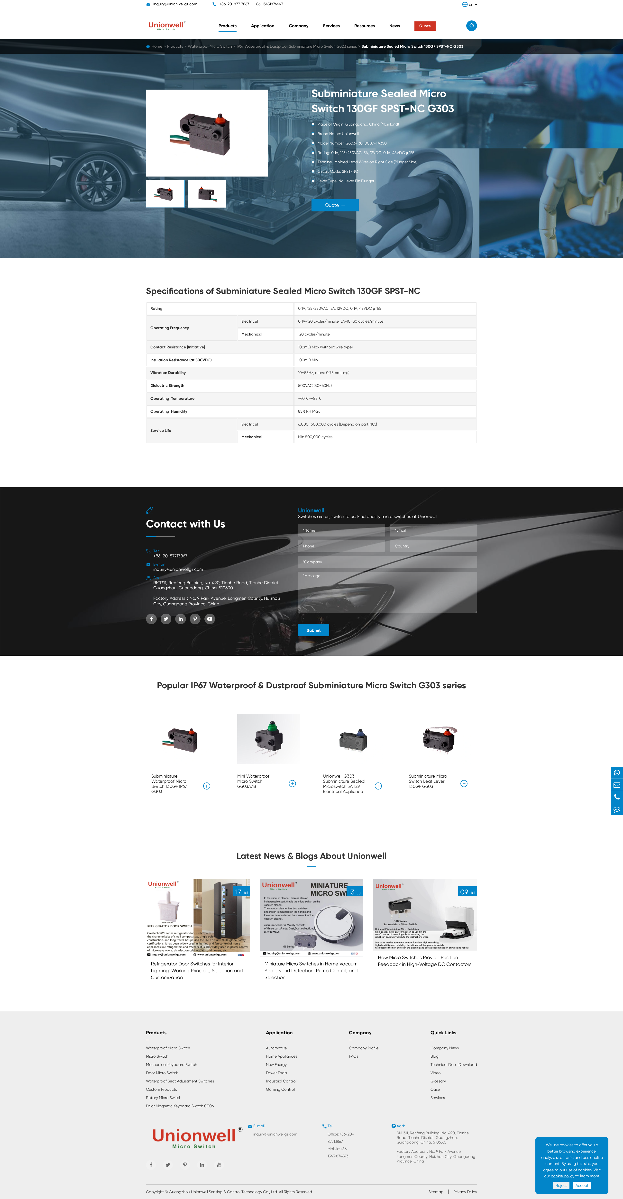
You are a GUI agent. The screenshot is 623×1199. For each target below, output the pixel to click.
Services (331, 25)
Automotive (276, 1048)
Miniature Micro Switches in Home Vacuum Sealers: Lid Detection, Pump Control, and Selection (311, 970)
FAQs (353, 1056)
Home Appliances (281, 1056)
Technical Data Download (454, 1064)
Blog (435, 1056)
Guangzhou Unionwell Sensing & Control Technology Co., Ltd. (223, 1192)
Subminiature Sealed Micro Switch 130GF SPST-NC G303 (412, 46)
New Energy (276, 1064)
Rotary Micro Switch (163, 1097)
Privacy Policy (465, 1192)
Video (436, 1073)
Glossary (438, 1081)
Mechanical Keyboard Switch (171, 1064)
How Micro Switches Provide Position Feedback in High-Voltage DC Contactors (424, 961)
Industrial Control (281, 1081)
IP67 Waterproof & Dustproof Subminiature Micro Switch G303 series (297, 46)
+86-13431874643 (268, 4)
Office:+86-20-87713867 (341, 1138)
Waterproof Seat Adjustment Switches (180, 1081)
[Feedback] (617, 809)
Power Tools (276, 1073)
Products (228, 25)
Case (435, 1089)
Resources (364, 25)
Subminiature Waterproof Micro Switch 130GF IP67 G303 (169, 783)
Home (157, 46)
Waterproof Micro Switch (210, 46)
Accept (582, 1185)
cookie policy (562, 1176)
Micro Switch (157, 1056)
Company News (445, 1048)
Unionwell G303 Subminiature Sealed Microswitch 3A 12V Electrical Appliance (344, 783)
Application (262, 25)
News (394, 25)
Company (298, 25)
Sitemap (436, 1192)
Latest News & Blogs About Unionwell (312, 856)
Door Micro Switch (162, 1073)
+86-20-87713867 (234, 4)
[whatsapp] (617, 773)
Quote (335, 205)
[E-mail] (617, 785)
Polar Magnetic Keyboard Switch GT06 (180, 1106)
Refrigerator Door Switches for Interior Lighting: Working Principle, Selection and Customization (197, 970)
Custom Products (161, 1089)
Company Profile (363, 1048)
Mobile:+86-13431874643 (338, 1152)
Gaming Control (280, 1089)
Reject (561, 1185)
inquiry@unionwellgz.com (175, 4)
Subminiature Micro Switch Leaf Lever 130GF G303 (428, 781)
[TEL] (617, 797)
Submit (314, 630)
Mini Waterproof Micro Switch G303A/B (253, 781)
